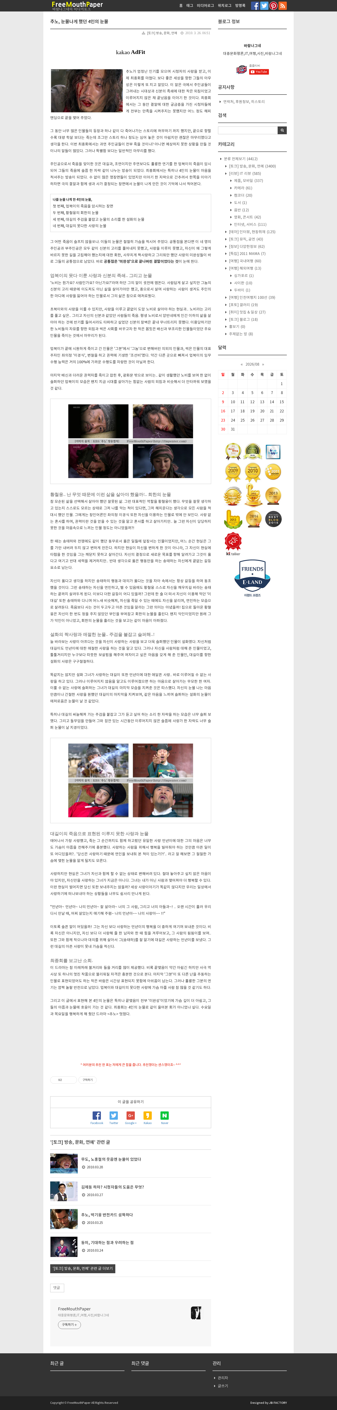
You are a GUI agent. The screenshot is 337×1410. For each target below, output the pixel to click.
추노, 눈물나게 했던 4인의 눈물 (79, 22)
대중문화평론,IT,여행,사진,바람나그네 (83, 1315)
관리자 (223, 1378)
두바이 (241, 290)
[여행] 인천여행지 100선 (251, 298)
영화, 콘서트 (247, 217)
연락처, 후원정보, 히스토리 (244, 102)
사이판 (242, 283)
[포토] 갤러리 (243, 305)
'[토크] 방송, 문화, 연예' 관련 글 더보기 (83, 1269)
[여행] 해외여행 (244, 268)
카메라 (242, 188)
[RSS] (283, 6)
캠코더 (242, 195)
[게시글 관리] (72, 1080)
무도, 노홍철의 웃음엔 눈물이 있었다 (111, 1159)
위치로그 (225, 6)
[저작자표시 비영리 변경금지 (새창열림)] (103, 1080)
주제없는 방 (240, 334)
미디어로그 (205, 6)
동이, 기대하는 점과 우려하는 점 (107, 1243)
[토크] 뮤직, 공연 (245, 239)
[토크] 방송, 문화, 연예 (162, 33)
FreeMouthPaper (74, 1309)
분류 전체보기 (240, 159)
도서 (240, 203)
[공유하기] (66, 1080)
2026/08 (252, 364)
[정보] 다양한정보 (246, 247)
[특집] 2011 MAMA (247, 254)
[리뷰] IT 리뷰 (244, 174)
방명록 (240, 6)
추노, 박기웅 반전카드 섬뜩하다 (107, 1215)
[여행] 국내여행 (244, 261)
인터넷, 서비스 (250, 225)
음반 (241, 210)
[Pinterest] (273, 6)
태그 (189, 6)
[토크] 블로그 (243, 320)
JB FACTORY (278, 1403)
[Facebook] (255, 6)
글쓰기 (223, 1386)
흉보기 (236, 327)
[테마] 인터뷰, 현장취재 (252, 232)
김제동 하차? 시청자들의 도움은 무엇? (112, 1187)
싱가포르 (243, 276)
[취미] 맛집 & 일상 (247, 312)
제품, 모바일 (248, 181)
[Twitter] (264, 6)
